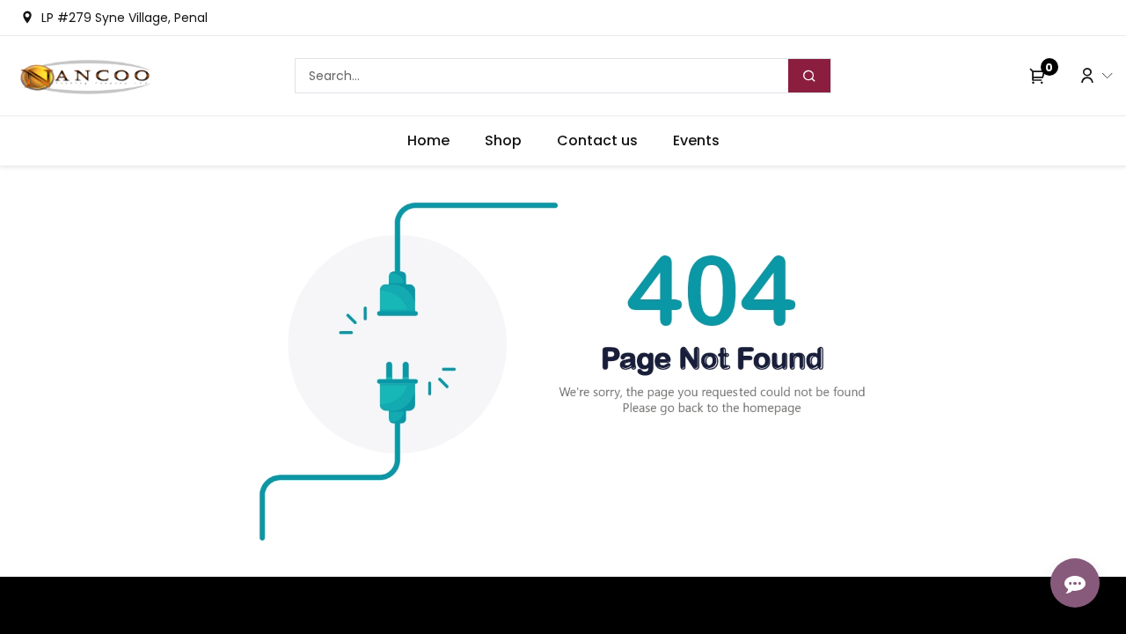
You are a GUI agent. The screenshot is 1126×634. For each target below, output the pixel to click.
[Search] (809, 75)
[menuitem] (428, 140)
